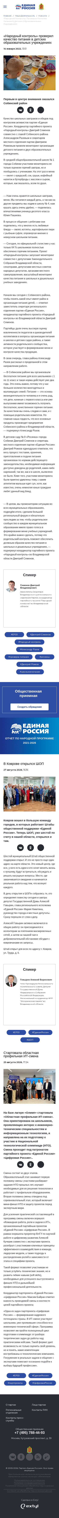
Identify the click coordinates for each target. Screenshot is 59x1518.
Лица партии (39, 1404)
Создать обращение (29, 706)
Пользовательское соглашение (29, 1480)
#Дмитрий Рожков (29, 664)
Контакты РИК (40, 1410)
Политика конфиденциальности (29, 1483)
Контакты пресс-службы (15, 1419)
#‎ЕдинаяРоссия (40, 1375)
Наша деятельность (25, 16)
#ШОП (30, 1040)
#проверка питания (18, 657)
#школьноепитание (30, 672)
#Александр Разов (29, 649)
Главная (7, 16)
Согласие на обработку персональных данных (29, 1491)
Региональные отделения (13, 1411)
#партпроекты (15, 1383)
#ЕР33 (14, 634)
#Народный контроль (29, 642)
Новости (42, 16)
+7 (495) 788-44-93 (30, 1433)
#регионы (45, 657)
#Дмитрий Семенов (40, 634)
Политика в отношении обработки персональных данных (29, 1487)
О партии (11, 1404)
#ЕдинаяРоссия (40, 1032)
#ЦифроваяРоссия (42, 1383)
